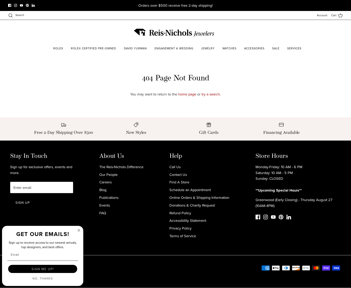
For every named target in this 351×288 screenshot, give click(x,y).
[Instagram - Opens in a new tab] (15, 5)
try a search (211, 94)
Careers (105, 182)
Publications (108, 197)
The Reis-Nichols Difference (121, 166)
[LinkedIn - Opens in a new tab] (33, 5)
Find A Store (179, 182)
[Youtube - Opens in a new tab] (21, 5)
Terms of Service (182, 235)
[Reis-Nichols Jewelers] (174, 32)
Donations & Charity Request (192, 205)
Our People (108, 174)
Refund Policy (180, 212)
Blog (102, 189)
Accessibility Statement (187, 220)
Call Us (175, 166)
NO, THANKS (42, 278)
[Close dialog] (78, 230)
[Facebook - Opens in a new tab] (9, 5)
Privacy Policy (180, 228)
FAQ (102, 212)
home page (187, 94)
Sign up (22, 202)
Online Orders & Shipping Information (199, 197)
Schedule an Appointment (190, 189)
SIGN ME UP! (42, 269)
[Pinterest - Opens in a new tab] (27, 5)
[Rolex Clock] (302, 32)
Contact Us (178, 174)
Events (104, 205)
